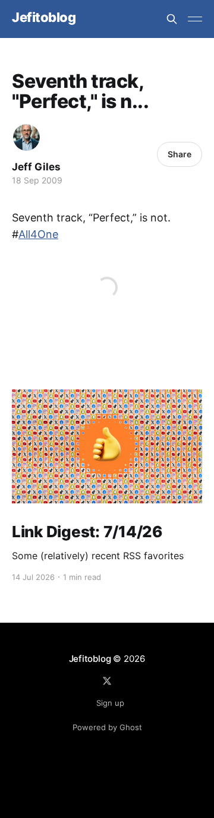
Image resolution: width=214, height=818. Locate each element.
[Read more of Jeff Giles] (26, 137)
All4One (38, 234)
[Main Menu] (195, 19)
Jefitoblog (44, 17)
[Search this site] (171, 18)
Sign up (110, 703)
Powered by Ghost (107, 727)
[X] (107, 681)
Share (179, 154)
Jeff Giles (36, 167)
